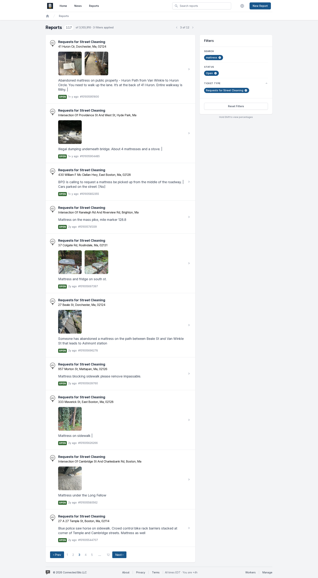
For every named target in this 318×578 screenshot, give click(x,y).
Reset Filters (236, 106)
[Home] (47, 16)
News (78, 5)
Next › (119, 555)
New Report (260, 5)
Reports (94, 5)
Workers (250, 572)
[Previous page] (176, 27)
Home (63, 5)
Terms (156, 572)
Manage (267, 572)
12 (108, 555)
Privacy (140, 572)
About (125, 572)
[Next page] (192, 27)
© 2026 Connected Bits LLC (70, 572)
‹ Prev (57, 555)
